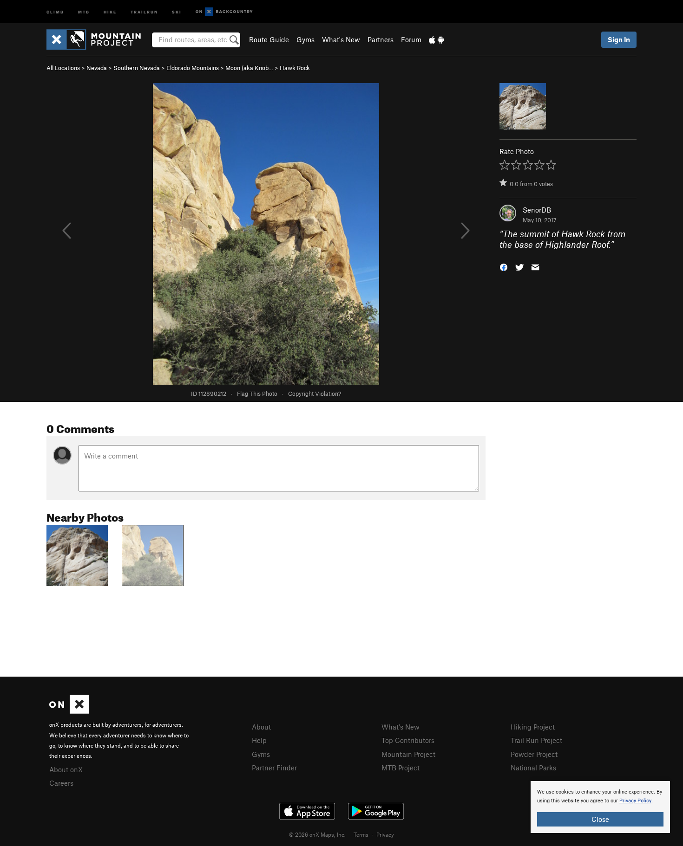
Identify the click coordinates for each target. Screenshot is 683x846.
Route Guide (269, 39)
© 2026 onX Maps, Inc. (317, 834)
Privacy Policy (635, 801)
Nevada (96, 67)
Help (259, 740)
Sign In (619, 39)
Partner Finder (274, 767)
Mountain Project (408, 754)
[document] (600, 807)
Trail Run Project (536, 740)
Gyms (305, 39)
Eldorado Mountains (192, 67)
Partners (381, 39)
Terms (361, 834)
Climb (55, 11)
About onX (66, 769)
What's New (341, 39)
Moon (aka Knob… (249, 67)
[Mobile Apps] (436, 39)
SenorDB (537, 210)
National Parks (533, 767)
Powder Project (534, 754)
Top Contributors (407, 740)
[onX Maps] (69, 711)
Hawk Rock (295, 67)
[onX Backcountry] (224, 11)
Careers (61, 783)
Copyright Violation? (314, 393)
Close (600, 819)
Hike (110, 11)
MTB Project (400, 767)
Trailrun (144, 11)
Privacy (385, 834)
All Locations (63, 67)
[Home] (98, 39)
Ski (177, 11)
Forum (411, 39)
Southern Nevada (136, 67)
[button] (503, 266)
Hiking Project (533, 727)
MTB (84, 11)
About (261, 727)
